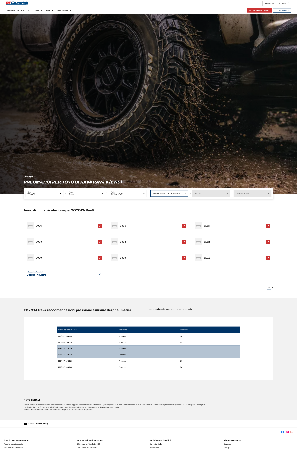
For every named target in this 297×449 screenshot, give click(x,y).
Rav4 (32, 424)
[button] (60, 193)
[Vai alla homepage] (17, 3)
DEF (269, 287)
